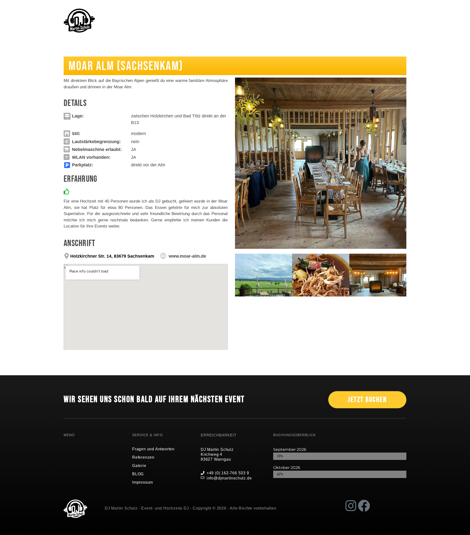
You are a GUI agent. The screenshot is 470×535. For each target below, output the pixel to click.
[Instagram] (351, 506)
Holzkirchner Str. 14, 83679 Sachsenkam (112, 256)
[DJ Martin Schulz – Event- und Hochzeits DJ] (79, 21)
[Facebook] (364, 506)
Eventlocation (116, 50)
